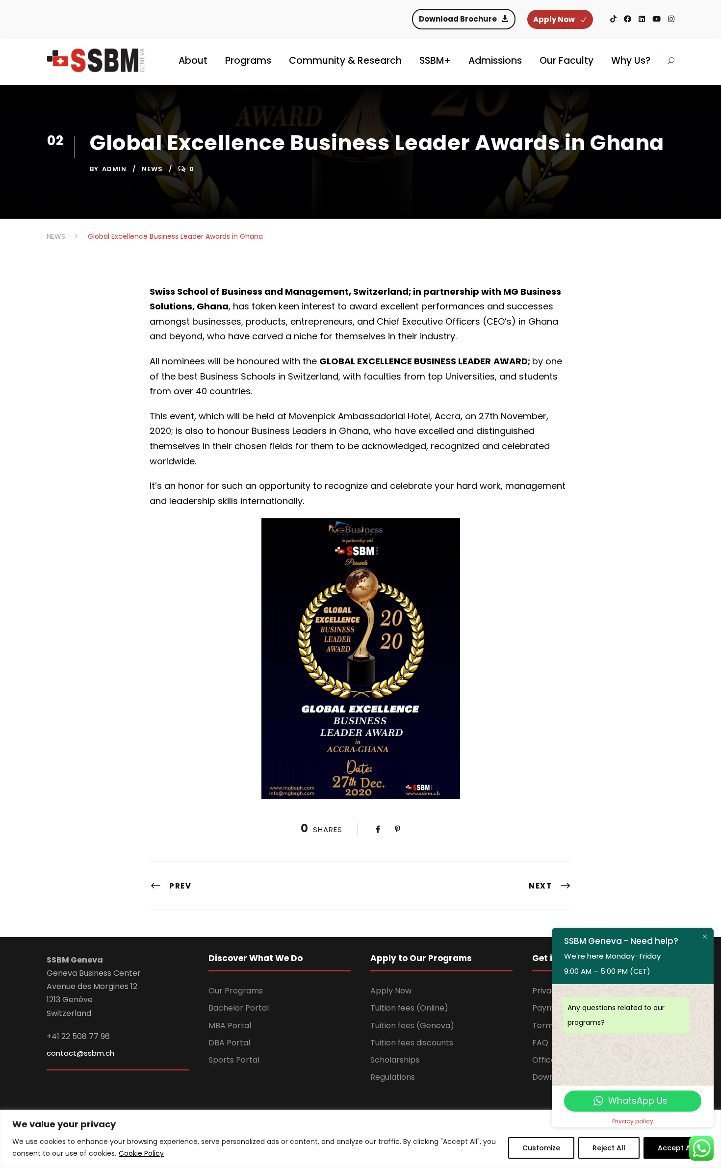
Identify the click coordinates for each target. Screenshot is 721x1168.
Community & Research (345, 60)
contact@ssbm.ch (80, 1053)
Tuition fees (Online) (409, 1008)
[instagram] (671, 19)
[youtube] (656, 19)
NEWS (152, 169)
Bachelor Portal (238, 1008)
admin (114, 169)
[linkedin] (642, 19)
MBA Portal (229, 1025)
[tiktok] (613, 19)
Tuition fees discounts (411, 1042)
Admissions (495, 60)
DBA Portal (229, 1042)
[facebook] (627, 19)
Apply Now (391, 990)
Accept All (676, 1148)
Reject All (608, 1148)
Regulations (392, 1077)
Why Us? (630, 60)
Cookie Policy (141, 1153)
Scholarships (394, 1060)
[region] (360, 1139)
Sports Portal (233, 1060)
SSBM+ (435, 60)
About (193, 60)
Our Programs (235, 990)
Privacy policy (632, 1121)
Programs (248, 60)
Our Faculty (566, 60)
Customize (541, 1148)
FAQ (540, 1042)
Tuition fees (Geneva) (412, 1025)
